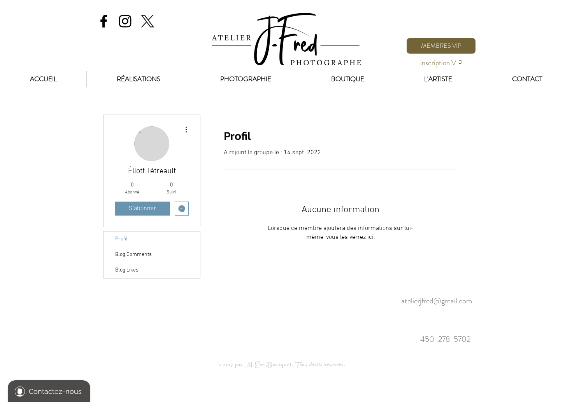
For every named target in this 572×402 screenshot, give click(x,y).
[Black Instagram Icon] (125, 21)
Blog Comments (133, 254)
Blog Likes (127, 270)
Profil (121, 239)
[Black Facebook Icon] (103, 21)
